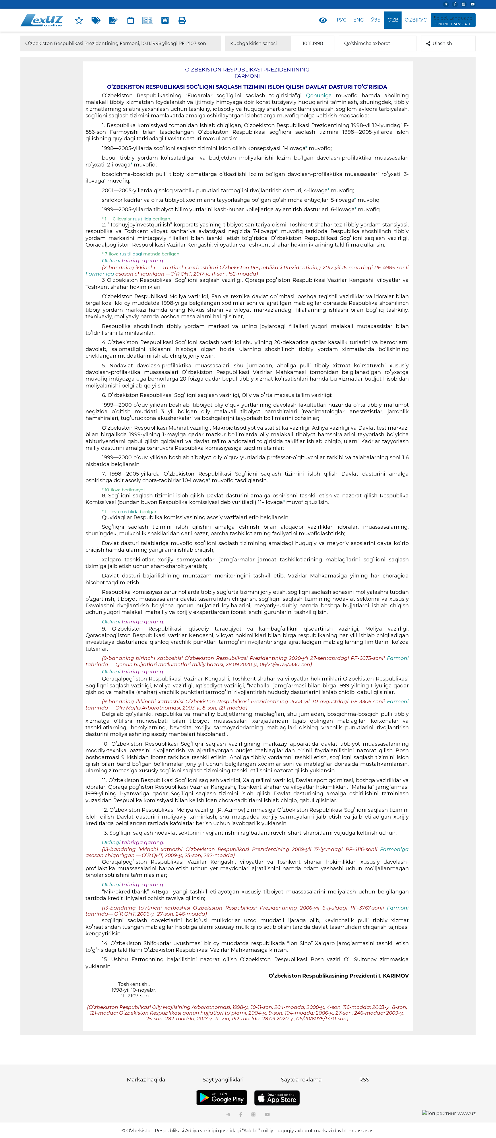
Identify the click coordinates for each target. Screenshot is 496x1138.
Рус (341, 20)
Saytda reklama (301, 1080)
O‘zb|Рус (416, 20)
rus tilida (142, 219)
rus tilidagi (131, 254)
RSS (364, 1080)
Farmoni (398, 658)
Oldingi (111, 260)
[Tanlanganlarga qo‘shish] (79, 20)
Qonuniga (319, 95)
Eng (358, 20)
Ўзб (376, 20)
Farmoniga (100, 274)
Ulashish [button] (442, 43)
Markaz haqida (146, 1080)
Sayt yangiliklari (223, 1080)
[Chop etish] (182, 20)
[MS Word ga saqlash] (165, 20)
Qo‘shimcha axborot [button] (367, 43)
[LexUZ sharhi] (113, 20)
